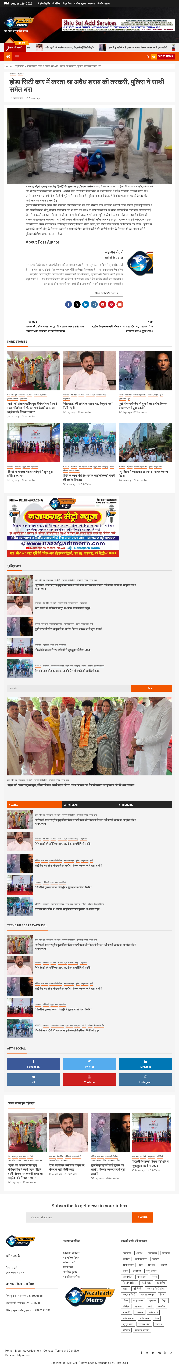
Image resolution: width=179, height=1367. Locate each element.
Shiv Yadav (29, 416)
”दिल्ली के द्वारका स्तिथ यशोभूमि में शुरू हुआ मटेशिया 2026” (141, 47)
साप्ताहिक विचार (71, 1257)
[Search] (148, 56)
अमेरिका (121, 395)
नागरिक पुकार (70, 1272)
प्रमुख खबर (23, 398)
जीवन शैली (127, 1276)
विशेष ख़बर (144, 1318)
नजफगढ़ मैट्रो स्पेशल (40, 395)
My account (24, 1355)
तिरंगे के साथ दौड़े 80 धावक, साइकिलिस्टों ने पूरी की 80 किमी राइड (67, 649)
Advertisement (32, 1350)
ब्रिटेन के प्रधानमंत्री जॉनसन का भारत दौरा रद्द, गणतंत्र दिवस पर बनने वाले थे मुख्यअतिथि (122, 326)
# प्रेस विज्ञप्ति (43, 3)
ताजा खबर (13, 74)
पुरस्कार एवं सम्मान (12, 398)
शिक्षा (157, 1318)
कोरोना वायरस (141, 1259)
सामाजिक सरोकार (72, 1276)
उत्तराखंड (166, 1253)
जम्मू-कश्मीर (151, 1270)
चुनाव (125, 1270)
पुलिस (161, 395)
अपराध (139, 1253)
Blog (18, 1350)
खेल (8, 395)
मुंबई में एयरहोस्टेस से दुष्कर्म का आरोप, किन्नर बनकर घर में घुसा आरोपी (72, 47)
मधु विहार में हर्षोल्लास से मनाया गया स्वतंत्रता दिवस (60, 670)
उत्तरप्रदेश (152, 1253)
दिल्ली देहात (146, 1282)
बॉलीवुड (126, 1306)
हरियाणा (65, 470)
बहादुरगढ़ (105, 467)
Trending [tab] (127, 804)
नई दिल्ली (20, 74)
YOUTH (66, 467)
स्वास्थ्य (91, 3)
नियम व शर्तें (11, 1267)
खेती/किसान (128, 1265)
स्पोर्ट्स (112, 467)
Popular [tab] (72, 804)
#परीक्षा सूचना (103, 3)
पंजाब (162, 1294)
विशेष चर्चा (68, 1267)
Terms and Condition (67, 1350)
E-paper (10, 1355)
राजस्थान (139, 1312)
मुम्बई (150, 1306)
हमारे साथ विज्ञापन (15, 1272)
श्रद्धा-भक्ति (128, 1324)
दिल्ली (154, 1276)
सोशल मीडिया (144, 1324)
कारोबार (126, 1259)
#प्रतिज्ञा (56, 3)
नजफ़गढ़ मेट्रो (18, 98)
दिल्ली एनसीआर (129, 1282)
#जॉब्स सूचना (80, 3)
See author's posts (106, 293)
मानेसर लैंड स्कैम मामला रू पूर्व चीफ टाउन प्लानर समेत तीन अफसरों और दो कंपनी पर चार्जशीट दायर (55, 326)
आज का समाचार (71, 1253)
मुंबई (129, 398)
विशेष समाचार (128, 1318)
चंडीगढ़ (164, 1265)
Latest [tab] (15, 804)
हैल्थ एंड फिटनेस (74, 470)
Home (9, 1350)
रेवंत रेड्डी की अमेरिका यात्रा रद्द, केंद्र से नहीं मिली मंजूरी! (63, 587)
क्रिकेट (155, 1259)
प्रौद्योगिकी (34, 467)
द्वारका (125, 1288)
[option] (89, 585)
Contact (48, 1350)
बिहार (164, 1300)
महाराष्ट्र (138, 1306)
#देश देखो (67, 3)
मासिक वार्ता (69, 1262)
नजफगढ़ (127, 1253)
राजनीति (161, 1306)
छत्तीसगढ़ (137, 1270)
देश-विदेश (74, 395)
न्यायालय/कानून (101, 395)
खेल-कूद (14, 395)
